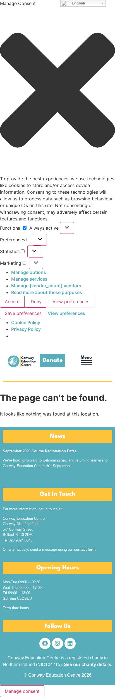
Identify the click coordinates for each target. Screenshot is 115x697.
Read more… (14, 475)
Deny (36, 301)
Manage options (28, 272)
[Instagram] (57, 643)
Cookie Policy (25, 322)
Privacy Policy (26, 329)
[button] (57, 91)
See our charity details (87, 664)
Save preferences (23, 313)
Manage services (29, 279)
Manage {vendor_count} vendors (46, 285)
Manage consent (22, 691)
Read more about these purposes (46, 292)
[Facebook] (45, 643)
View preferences (70, 301)
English (78, 3)
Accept (12, 301)
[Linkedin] (70, 643)
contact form (85, 549)
